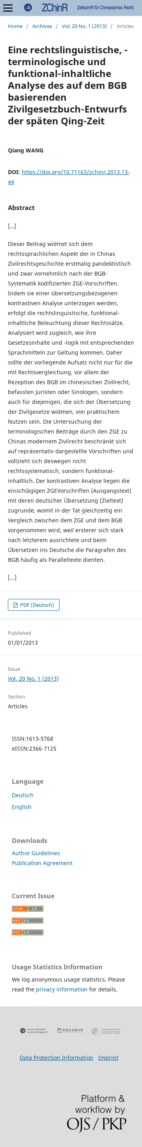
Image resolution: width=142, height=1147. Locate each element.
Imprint (108, 1057)
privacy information (62, 989)
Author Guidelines (36, 853)
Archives (42, 26)
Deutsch (23, 795)
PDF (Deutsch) (36, 604)
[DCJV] (34, 1031)
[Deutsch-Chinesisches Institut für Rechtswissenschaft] (70, 1031)
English (22, 807)
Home (15, 26)
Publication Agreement (42, 863)
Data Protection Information (56, 1057)
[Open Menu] (8, 8)
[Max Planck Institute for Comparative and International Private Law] (106, 1031)
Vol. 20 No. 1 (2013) (84, 26)
